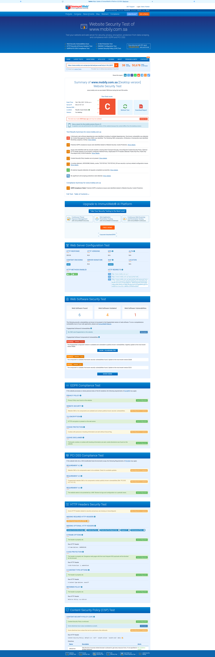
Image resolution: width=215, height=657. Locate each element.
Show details (92, 140)
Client (142, 6)
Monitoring (90, 59)
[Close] (152, 1)
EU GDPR (127, 391)
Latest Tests (78, 59)
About (120, 59)
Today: (143, 10)
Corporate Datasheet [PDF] (107, 234)
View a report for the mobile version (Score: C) (86, 124)
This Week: (133, 10)
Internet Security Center (111, 10)
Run (116, 65)
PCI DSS (127, 461)
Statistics (145, 58)
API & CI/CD (101, 59)
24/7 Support (130, 6)
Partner (147, 6)
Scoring (111, 59)
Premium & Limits (131, 59)
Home (68, 59)
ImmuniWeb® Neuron (104, 324)
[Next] (194, 1)
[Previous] (21, 1)
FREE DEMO (107, 228)
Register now (127, 1)
